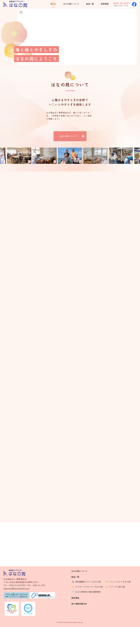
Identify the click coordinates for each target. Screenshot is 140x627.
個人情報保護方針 (79, 603)
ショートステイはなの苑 (120, 581)
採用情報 (105, 3)
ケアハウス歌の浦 (117, 586)
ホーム (53, 3)
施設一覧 (90, 3)
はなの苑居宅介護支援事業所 (88, 591)
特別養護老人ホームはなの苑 (88, 581)
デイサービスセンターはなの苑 (89, 586)
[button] (52, 285)
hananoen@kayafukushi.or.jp (82, 550)
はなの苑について (71, 3)
